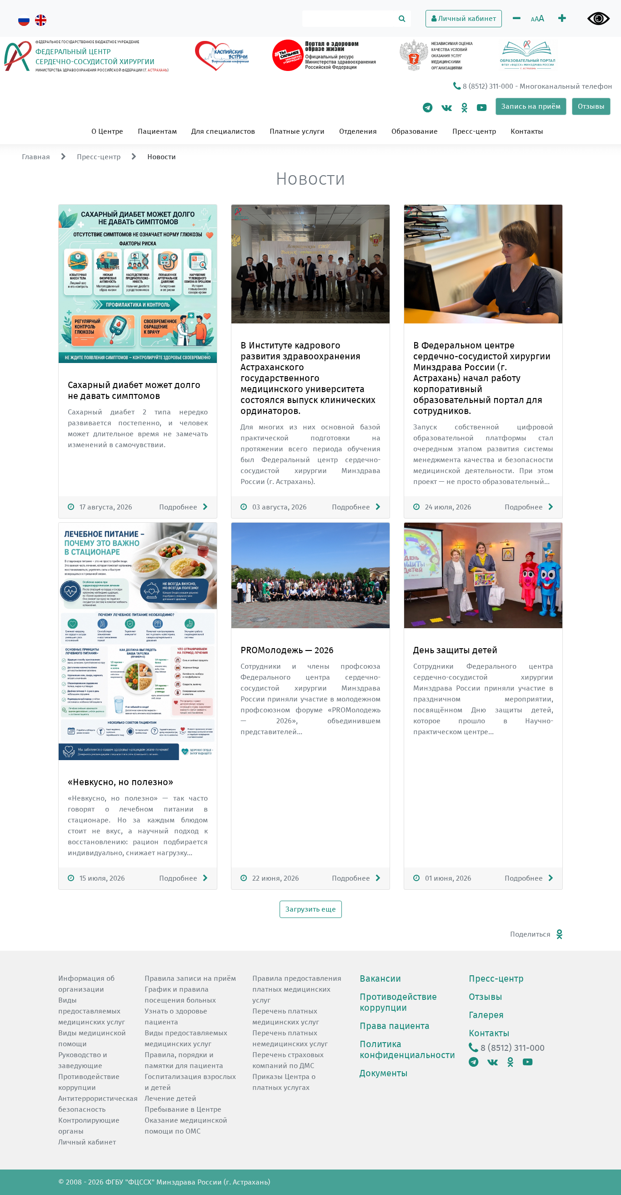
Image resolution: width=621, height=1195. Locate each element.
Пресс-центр (474, 131)
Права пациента (395, 1025)
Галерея (486, 1014)
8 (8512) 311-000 (487, 86)
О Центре (107, 131)
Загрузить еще (310, 909)
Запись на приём (531, 106)
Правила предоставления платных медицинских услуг (296, 989)
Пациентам (157, 131)
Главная (36, 156)
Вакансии (380, 978)
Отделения (358, 131)
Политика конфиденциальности (407, 1049)
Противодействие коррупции (398, 1002)
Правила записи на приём (190, 978)
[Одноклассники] (464, 107)
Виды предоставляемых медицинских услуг (91, 1011)
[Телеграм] (427, 107)
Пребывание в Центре (183, 1109)
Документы (384, 1073)
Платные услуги (297, 131)
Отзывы (591, 106)
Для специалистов (223, 131)
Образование (414, 131)
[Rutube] (481, 107)
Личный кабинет (466, 18)
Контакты (527, 131)
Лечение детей (170, 1098)
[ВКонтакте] (446, 107)
